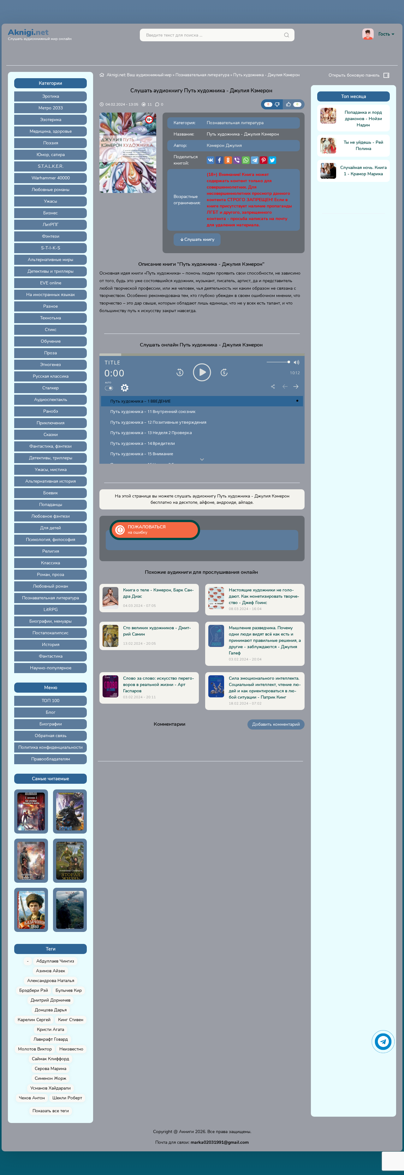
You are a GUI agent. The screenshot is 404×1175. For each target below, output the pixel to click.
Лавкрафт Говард (50, 1039)
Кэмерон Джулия (224, 145)
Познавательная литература (50, 598)
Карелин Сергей (34, 1020)
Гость (384, 34)
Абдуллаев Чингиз (55, 961)
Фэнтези (50, 236)
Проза (50, 353)
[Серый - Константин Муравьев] (70, 811)
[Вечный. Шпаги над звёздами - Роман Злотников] (31, 861)
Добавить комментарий (276, 724)
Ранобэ (50, 411)
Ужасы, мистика (51, 470)
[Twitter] (272, 160)
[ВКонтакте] (210, 160)
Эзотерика (50, 120)
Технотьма (50, 318)
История (50, 645)
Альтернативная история (50, 481)
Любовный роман (50, 586)
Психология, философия (50, 540)
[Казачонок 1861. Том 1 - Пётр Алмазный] (31, 910)
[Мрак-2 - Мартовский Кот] (70, 910)
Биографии (50, 724)
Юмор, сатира (51, 155)
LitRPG (51, 610)
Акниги (186, 1132)
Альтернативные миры (50, 260)
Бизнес (50, 213)
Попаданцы (50, 505)
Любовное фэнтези (50, 516)
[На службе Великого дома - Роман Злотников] (31, 811)
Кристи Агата (50, 1029)
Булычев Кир (69, 990)
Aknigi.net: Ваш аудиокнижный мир (139, 75)
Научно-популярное (50, 668)
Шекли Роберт (67, 1098)
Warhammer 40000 (51, 178)
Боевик (50, 493)
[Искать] (286, 35)
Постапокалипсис (50, 633)
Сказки (51, 435)
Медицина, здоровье (51, 131)
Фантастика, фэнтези (50, 446)
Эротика (50, 96)
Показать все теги (51, 1111)
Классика (50, 563)
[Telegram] (254, 160)
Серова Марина (50, 1069)
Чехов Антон (32, 1098)
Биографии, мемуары (50, 621)
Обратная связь (51, 736)
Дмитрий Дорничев (50, 1000)
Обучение (51, 341)
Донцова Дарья (51, 1010)
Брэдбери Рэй (33, 990)
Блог (51, 712)
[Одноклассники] (228, 160)
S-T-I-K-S (50, 248)
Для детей (50, 528)
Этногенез (50, 365)
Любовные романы (50, 190)
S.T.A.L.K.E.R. (50, 166)
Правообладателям (50, 759)
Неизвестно (71, 1049)
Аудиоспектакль (50, 400)
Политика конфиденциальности (50, 747)
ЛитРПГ (51, 225)
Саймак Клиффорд (50, 1059)
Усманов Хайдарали (50, 1088)
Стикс (50, 330)
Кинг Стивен (70, 1020)
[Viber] (237, 160)
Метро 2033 (51, 108)
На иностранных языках (50, 295)
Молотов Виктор (35, 1049)
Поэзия (50, 143)
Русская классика (50, 376)
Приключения (50, 423)
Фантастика (50, 656)
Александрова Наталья (50, 981)
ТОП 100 (50, 701)
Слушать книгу (199, 239)
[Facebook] (219, 160)
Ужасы (50, 201)
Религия (50, 551)
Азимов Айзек (50, 971)
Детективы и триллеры (50, 271)
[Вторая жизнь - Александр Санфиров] (70, 861)
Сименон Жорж (50, 1078)
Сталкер (50, 388)
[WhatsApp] (246, 160)
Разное (50, 306)
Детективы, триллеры (50, 458)
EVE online (50, 283)
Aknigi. (40, 34)
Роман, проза (50, 575)
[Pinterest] (263, 160)
